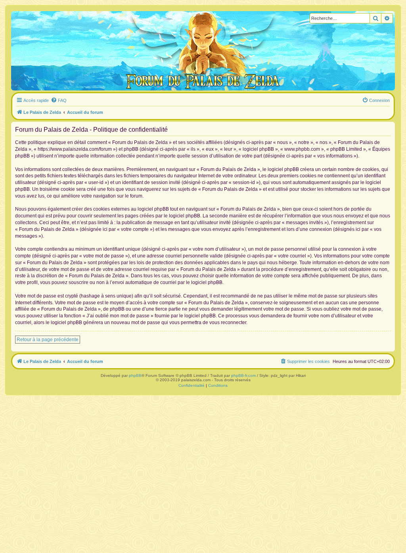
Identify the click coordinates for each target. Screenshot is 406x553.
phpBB (135, 375)
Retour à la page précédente (48, 339)
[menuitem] (59, 100)
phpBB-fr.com (243, 375)
